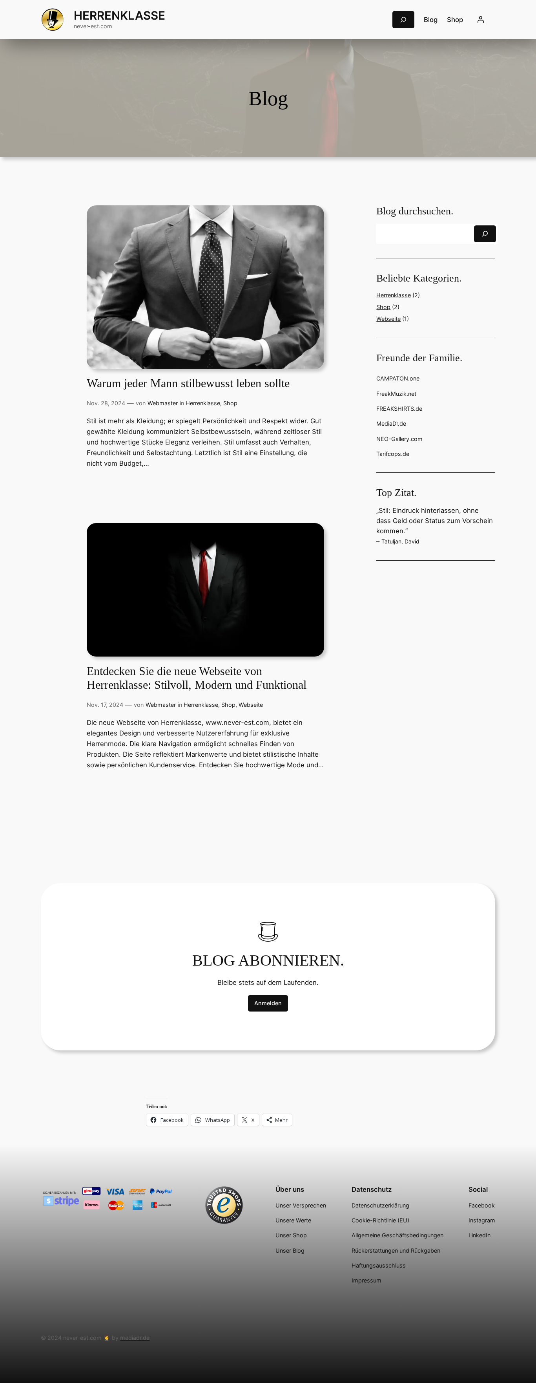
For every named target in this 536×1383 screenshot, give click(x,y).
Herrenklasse (119, 15)
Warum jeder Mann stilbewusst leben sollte (188, 383)
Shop (230, 403)
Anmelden (268, 1003)
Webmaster (163, 403)
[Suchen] (485, 233)
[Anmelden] (480, 19)
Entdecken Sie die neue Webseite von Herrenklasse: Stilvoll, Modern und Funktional (196, 678)
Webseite (251, 704)
